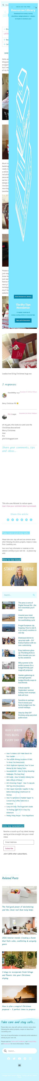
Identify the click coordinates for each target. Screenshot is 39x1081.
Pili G (10, 414)
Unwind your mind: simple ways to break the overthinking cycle (26, 617)
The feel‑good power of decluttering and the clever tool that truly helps (17, 908)
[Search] (34, 595)
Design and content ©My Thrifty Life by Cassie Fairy (19, 1076)
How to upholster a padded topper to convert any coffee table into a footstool (19, 801)
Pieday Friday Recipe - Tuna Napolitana (20, 815)
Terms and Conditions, (18, 1041)
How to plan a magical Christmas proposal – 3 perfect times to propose (18, 1008)
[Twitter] (14, 1058)
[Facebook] (8, 1058)
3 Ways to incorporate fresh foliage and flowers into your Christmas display (17, 975)
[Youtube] (19, 1058)
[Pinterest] (25, 1058)
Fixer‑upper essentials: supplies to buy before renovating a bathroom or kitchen (19, 792)
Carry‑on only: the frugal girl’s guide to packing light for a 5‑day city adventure (19, 809)
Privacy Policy (32, 1041)
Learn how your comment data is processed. (19, 506)
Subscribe (9, 848)
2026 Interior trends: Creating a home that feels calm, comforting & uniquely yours (19, 941)
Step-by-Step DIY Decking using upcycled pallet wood (27, 715)
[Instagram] (30, 1058)
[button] (19, 1065)
